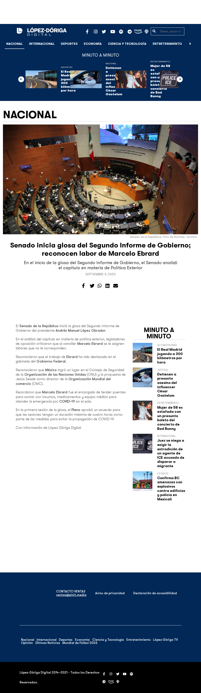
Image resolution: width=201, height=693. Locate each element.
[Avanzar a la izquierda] (21, 79)
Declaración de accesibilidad (155, 593)
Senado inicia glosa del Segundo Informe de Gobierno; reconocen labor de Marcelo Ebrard (100, 249)
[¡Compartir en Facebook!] (83, 286)
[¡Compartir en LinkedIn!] (107, 286)
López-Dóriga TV (165, 639)
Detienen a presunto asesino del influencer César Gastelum (167, 384)
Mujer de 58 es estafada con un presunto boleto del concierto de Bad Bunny (170, 418)
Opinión (27, 642)
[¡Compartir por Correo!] (115, 286)
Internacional (42, 44)
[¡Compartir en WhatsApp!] (100, 286)
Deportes (69, 44)
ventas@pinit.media (71, 595)
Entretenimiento (167, 44)
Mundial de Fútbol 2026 (79, 642)
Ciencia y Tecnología (127, 44)
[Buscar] (196, 43)
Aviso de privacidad (110, 593)
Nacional (14, 44)
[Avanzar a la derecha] (190, 44)
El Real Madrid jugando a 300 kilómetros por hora (170, 356)
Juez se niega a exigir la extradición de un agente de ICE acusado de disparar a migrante (170, 453)
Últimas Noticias (47, 642)
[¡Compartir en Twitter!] (92, 286)
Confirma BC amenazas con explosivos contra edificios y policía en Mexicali (171, 488)
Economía (93, 44)
